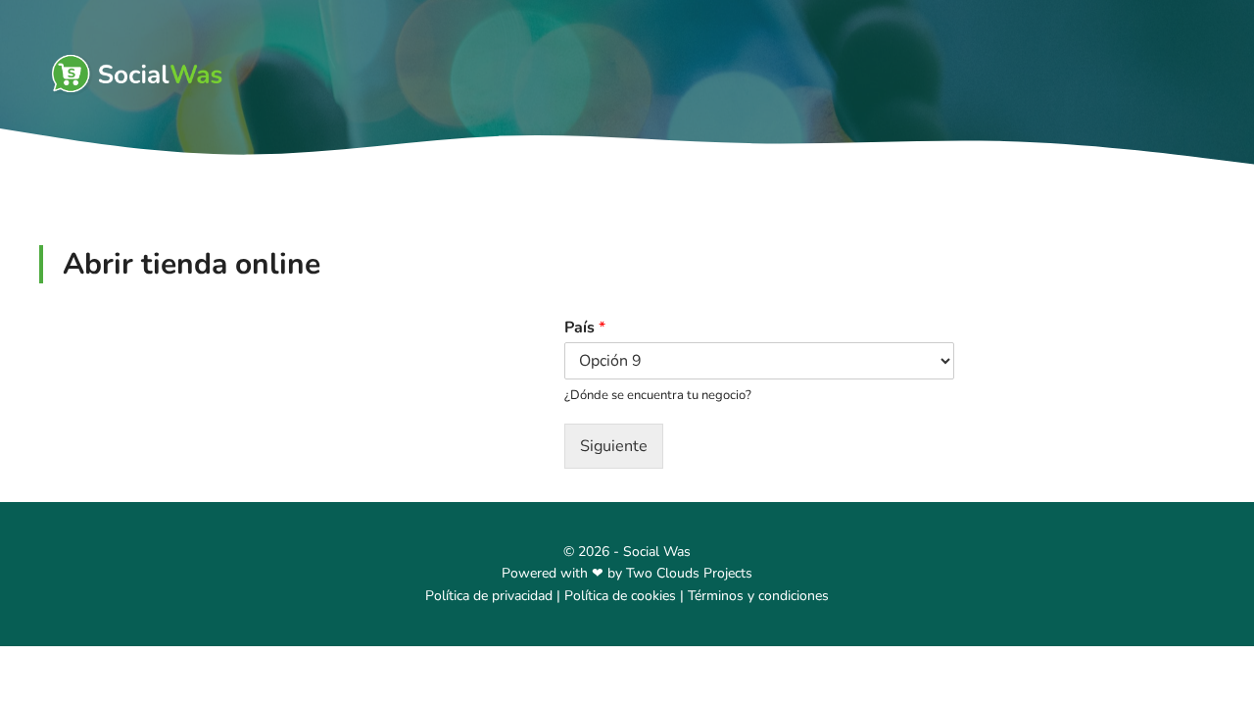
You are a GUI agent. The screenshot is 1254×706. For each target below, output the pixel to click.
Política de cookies (620, 595)
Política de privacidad (489, 595)
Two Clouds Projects (689, 573)
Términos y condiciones (758, 595)
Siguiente (614, 446)
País (584, 328)
